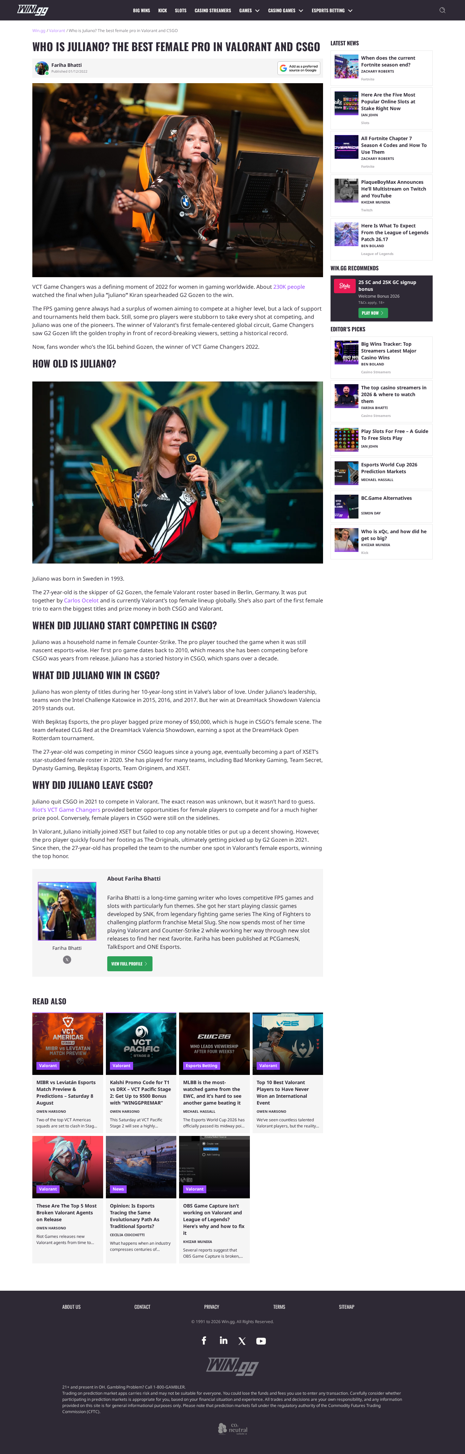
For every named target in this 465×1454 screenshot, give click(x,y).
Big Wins (141, 10)
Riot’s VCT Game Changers (66, 809)
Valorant (57, 30)
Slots (181, 10)
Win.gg (38, 30)
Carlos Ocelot (81, 600)
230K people (289, 286)
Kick (162, 10)
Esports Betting (328, 10)
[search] (442, 10)
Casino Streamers (213, 10)
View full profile (126, 963)
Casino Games (281, 10)
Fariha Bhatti (66, 65)
